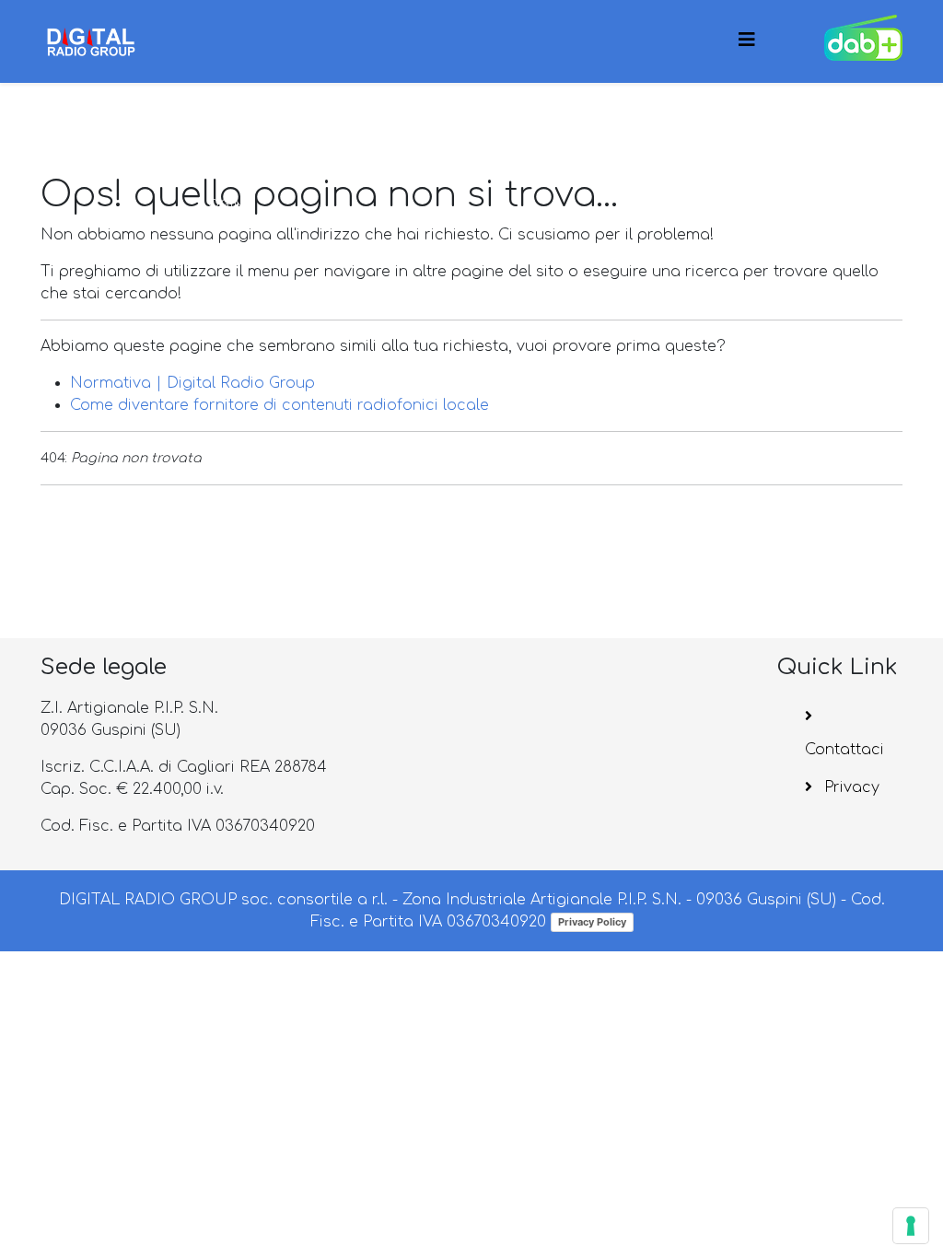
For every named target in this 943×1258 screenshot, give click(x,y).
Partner (527, 121)
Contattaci (844, 749)
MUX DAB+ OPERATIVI (652, 121)
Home (223, 121)
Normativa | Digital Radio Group (192, 383)
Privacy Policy (592, 921)
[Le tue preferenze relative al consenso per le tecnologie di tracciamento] (910, 1225)
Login (223, 204)
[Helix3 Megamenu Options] (747, 40)
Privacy (849, 787)
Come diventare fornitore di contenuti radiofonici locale (279, 405)
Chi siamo (423, 121)
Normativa (309, 121)
